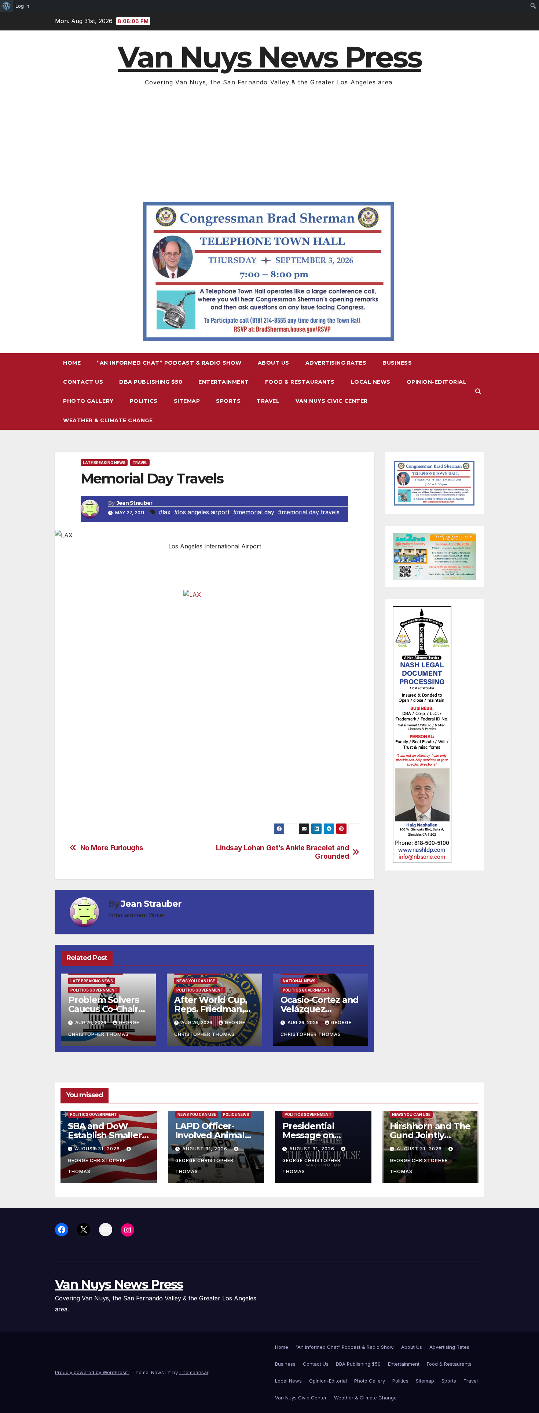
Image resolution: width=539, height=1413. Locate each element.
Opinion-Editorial (437, 382)
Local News (370, 382)
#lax (164, 512)
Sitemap (187, 401)
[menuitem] (6, 6)
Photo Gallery (88, 401)
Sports (228, 401)
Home (72, 362)
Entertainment (223, 382)
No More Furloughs (111, 848)
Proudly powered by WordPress (92, 1372)
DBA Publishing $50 (150, 382)
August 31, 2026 (98, 1148)
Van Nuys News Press (269, 57)
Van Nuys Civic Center (332, 401)
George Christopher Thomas (97, 1166)
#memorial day (253, 512)
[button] (478, 391)
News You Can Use (195, 981)
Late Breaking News (104, 462)
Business (397, 362)
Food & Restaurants (300, 382)
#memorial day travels (309, 512)
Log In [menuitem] (22, 6)
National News (299, 981)
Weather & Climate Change (108, 420)
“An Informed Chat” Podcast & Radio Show (169, 362)
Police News (236, 1114)
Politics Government (93, 990)
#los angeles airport (202, 512)
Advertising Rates (336, 362)
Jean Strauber (135, 503)
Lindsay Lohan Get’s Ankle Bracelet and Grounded (282, 852)
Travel (268, 401)
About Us (273, 362)
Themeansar (193, 1372)
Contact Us (83, 382)
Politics (144, 401)
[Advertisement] (269, 142)
